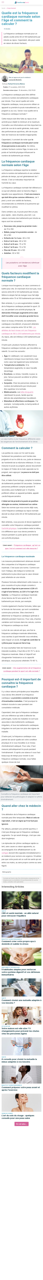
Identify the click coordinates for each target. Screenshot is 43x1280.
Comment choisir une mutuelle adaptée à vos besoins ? (21, 1001)
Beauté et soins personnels (12, 939)
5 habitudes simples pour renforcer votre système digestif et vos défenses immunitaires (21, 972)
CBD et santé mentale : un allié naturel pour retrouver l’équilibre (20, 914)
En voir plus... (21, 1124)
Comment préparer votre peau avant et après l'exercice (21, 1088)
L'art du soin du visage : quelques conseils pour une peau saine (18, 1116)
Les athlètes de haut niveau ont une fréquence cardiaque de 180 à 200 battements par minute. (21, 330)
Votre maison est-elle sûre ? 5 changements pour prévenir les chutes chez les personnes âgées (20, 1031)
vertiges (5, 853)
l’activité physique (9, 528)
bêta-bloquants (27, 392)
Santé (3, 8)
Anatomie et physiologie (11, 967)
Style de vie (6, 1026)
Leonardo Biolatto (15, 80)
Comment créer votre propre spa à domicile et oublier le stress (19, 942)
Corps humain (11, 8)
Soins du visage (7, 1113)
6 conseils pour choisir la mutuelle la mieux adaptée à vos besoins (19, 1060)
